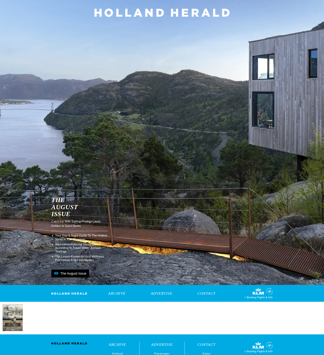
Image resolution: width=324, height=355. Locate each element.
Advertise (161, 293)
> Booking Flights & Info (258, 297)
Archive (117, 293)
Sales (206, 353)
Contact (206, 293)
